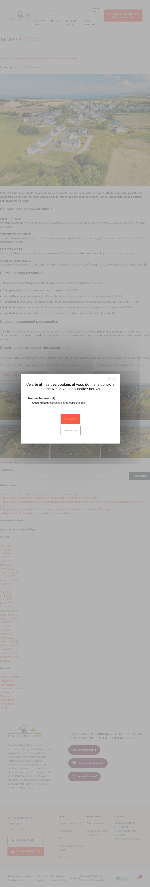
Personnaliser (70, 430)
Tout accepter (70, 419)
